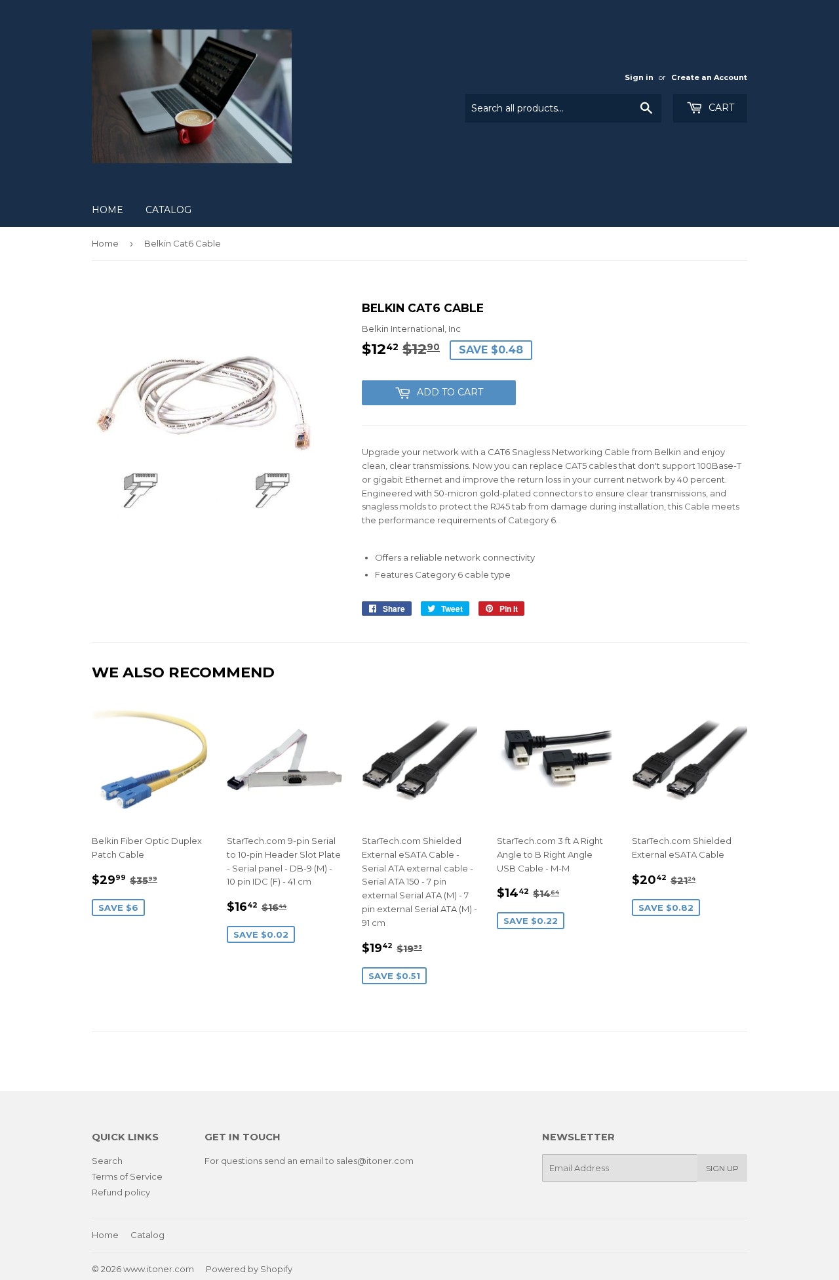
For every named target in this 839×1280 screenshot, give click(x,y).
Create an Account (709, 77)
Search (107, 1160)
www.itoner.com (158, 1269)
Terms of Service (127, 1176)
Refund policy (121, 1192)
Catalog (168, 210)
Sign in (639, 77)
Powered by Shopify (249, 1269)
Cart (720, 107)
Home (107, 210)
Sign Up (722, 1168)
